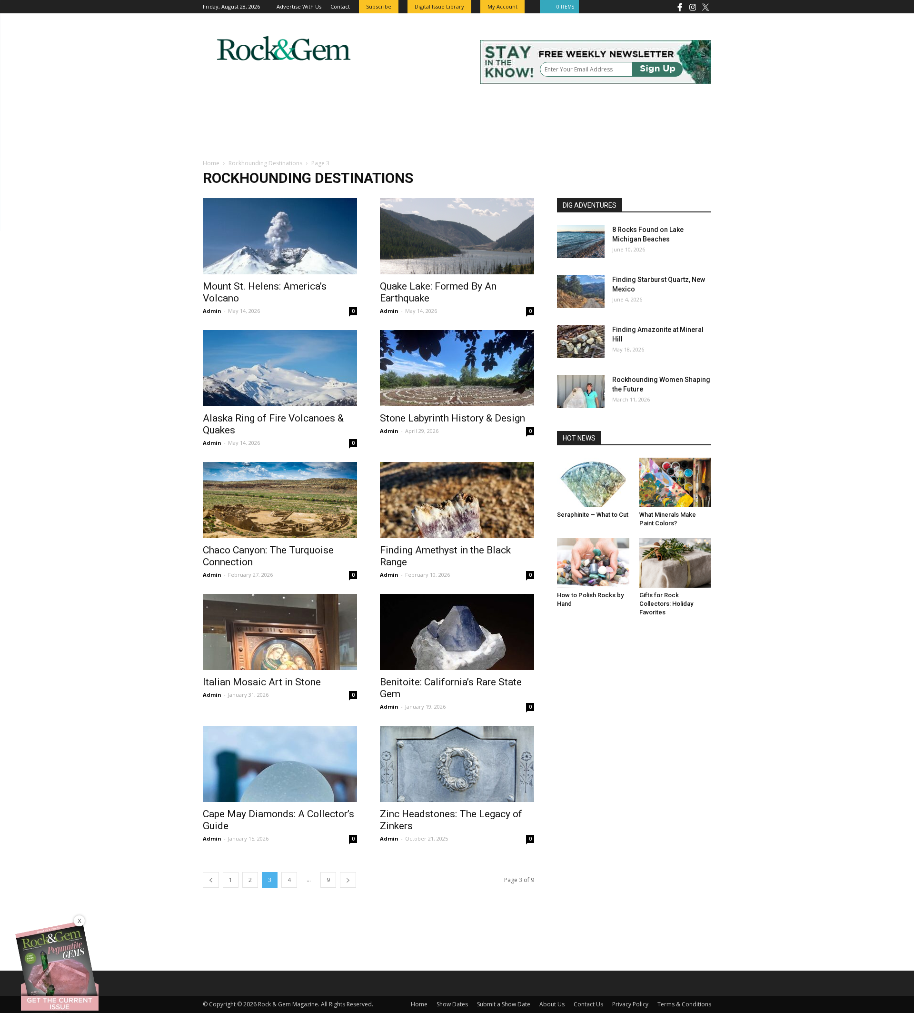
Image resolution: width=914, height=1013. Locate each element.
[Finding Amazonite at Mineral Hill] (581, 341)
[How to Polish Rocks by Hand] (593, 563)
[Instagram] (692, 6)
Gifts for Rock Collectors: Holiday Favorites (666, 604)
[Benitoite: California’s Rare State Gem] (457, 632)
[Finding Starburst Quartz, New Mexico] (581, 291)
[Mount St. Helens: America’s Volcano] (280, 236)
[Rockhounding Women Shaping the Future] (581, 391)
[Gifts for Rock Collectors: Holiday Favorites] (675, 563)
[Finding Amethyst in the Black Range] (457, 500)
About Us (552, 1004)
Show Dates (452, 1004)
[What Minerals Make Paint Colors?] (675, 482)
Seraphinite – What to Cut (592, 514)
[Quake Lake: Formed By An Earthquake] (457, 236)
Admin (212, 310)
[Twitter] (705, 6)
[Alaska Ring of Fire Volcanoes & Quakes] (280, 368)
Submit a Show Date (503, 1004)
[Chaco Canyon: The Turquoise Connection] (280, 500)
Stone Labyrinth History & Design (452, 418)
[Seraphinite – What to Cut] (593, 482)
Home (211, 163)
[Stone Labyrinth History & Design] (457, 368)
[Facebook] (680, 6)
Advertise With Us (299, 6)
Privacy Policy (630, 1004)
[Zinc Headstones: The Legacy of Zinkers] (457, 764)
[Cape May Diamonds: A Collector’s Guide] (280, 764)
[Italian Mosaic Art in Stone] (280, 632)
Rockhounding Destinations (265, 163)
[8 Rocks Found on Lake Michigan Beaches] (581, 241)
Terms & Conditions (684, 1004)
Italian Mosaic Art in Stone (262, 682)
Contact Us (588, 1004)
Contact (340, 6)
